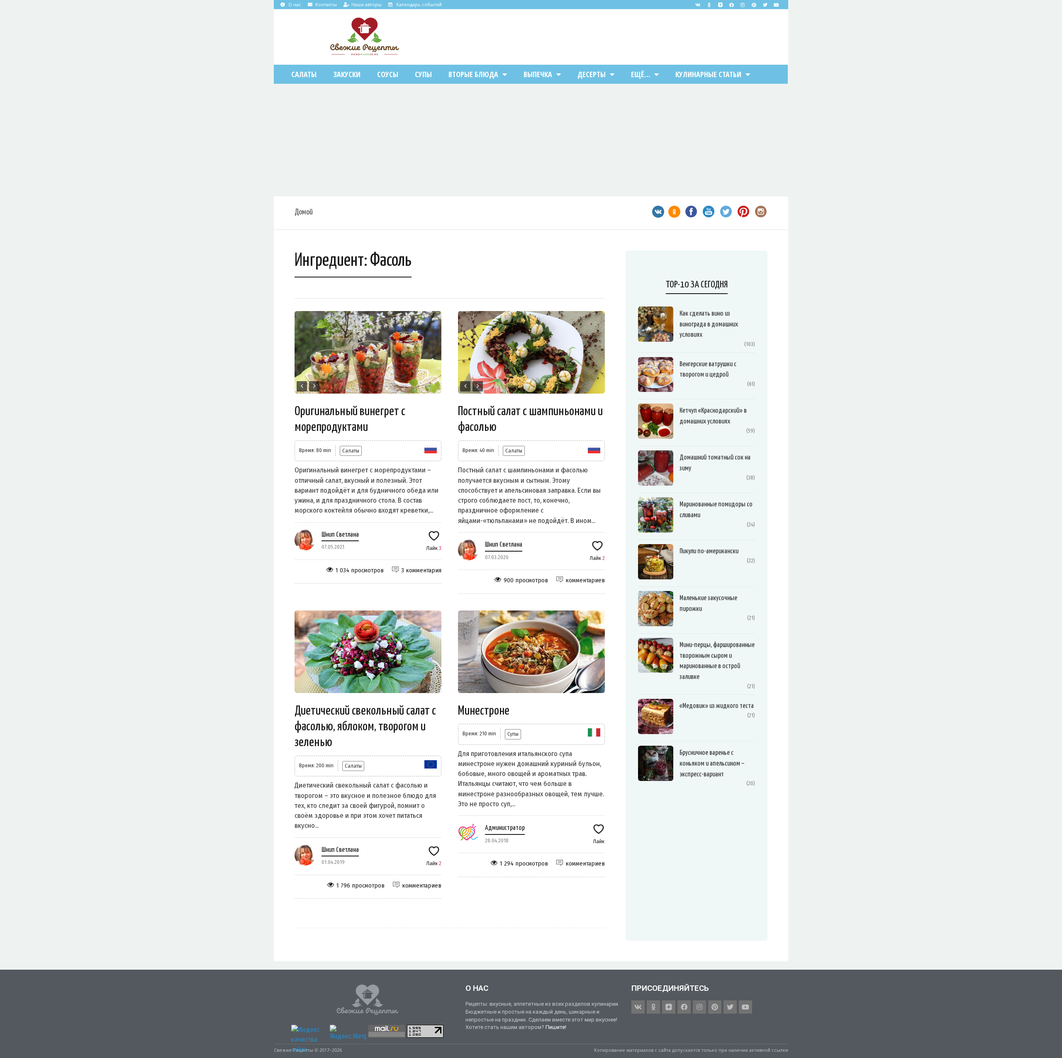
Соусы (387, 74)
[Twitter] (765, 4)
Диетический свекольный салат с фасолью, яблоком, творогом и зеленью (365, 727)
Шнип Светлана (340, 534)
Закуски (346, 74)
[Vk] (697, 4)
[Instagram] (742, 4)
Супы (423, 74)
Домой (304, 212)
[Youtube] (776, 4)
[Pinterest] (753, 4)
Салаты (304, 74)
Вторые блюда (473, 74)
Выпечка (538, 74)
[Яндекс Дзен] (720, 4)
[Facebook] (731, 4)
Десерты (591, 74)
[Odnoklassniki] (709, 4)
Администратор (505, 828)
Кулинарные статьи (708, 74)
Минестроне (483, 711)
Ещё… (640, 74)
